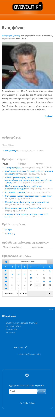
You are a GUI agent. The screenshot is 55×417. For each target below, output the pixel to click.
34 (6, 281)
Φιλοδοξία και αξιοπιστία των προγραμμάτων (27, 203)
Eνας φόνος (13, 27)
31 (6, 271)
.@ (29, 354)
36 (6, 288)
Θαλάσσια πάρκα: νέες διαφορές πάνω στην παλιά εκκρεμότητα (29, 172)
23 (50, 281)
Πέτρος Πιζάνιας (11, 35)
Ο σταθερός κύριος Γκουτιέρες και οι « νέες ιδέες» (29, 197)
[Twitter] (27, 375)
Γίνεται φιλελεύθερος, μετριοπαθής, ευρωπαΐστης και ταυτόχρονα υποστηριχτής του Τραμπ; (28, 180)
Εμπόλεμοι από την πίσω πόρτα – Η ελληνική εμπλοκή (26, 215)
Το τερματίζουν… (28, 167)
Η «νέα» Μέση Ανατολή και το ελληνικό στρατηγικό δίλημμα (29, 187)
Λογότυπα (10, 332)
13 (31, 278)
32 (6, 274)
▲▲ (51, 309)
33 (6, 278)
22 (44, 281)
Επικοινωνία (11, 329)
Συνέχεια (49, 116)
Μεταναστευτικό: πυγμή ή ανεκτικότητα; (29, 209)
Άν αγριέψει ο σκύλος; (28, 192)
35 (6, 285)
